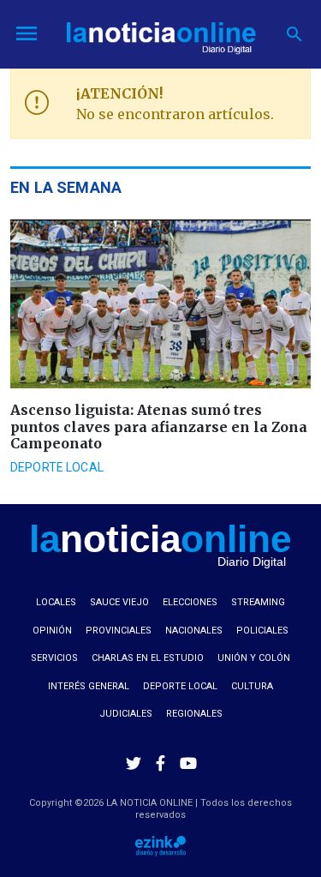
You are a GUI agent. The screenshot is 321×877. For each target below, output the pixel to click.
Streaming (258, 602)
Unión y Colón (253, 658)
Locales (56, 602)
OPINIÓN (52, 630)
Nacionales (194, 630)
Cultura (252, 686)
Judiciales (125, 713)
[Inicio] (161, 32)
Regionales (194, 713)
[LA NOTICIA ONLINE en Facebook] (161, 763)
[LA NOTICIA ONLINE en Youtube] (188, 763)
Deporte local (57, 467)
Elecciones (190, 602)
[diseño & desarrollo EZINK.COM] (160, 844)
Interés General (88, 686)
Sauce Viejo (119, 602)
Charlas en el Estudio (148, 658)
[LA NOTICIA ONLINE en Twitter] (133, 763)
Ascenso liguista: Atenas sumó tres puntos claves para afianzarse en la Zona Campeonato (158, 426)
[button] (295, 34)
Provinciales (119, 630)
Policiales (262, 630)
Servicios (54, 658)
